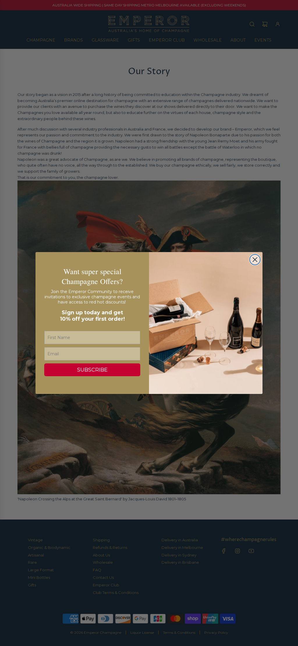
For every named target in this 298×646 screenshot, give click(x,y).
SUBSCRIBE (92, 370)
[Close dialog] (255, 259)
